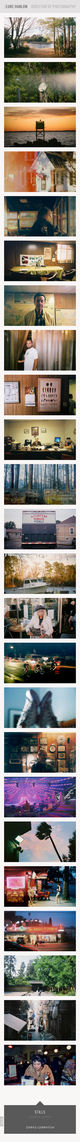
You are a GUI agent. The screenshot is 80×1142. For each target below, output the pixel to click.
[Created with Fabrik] (1, 1121)
